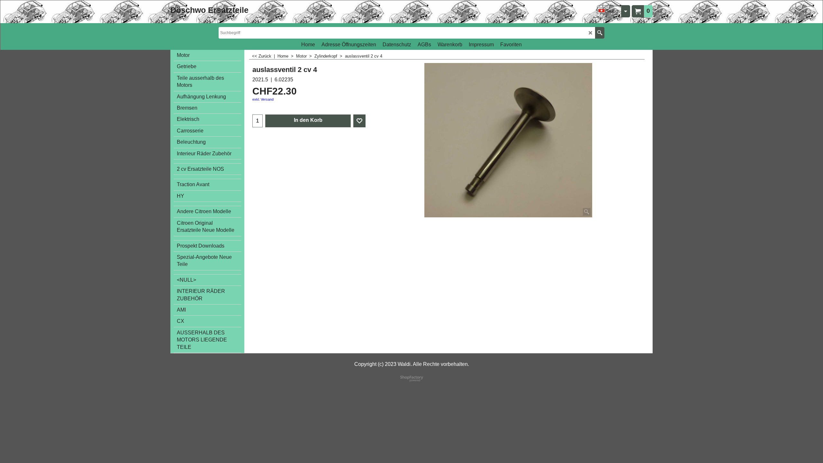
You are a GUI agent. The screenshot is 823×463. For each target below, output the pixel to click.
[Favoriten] (359, 121)
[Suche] (599, 33)
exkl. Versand (263, 99)
